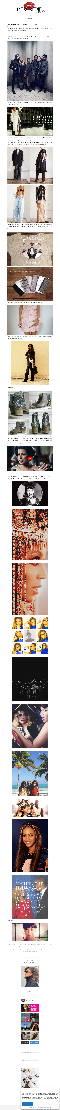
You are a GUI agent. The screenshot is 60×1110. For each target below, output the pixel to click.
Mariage (38, 16)
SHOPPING (27, 944)
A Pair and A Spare (42, 302)
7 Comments (30, 942)
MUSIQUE (22, 944)
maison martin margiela (37, 949)
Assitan (21, 336)
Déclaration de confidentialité (45, 1107)
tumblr (8, 478)
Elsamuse (12, 228)
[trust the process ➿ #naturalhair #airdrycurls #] (25, 1008)
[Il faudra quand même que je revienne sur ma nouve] (34, 1026)
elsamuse (39, 946)
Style (9, 16)
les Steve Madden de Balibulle (29, 385)
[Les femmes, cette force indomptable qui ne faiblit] (34, 1008)
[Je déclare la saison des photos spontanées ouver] (25, 1036)
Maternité (49, 16)
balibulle (19, 946)
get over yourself (47, 946)
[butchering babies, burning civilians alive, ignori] (25, 1017)
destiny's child (32, 946)
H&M (22, 949)
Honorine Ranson (43, 228)
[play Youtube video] (30, 458)
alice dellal (46, 944)
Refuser (39, 1104)
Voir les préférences (51, 1104)
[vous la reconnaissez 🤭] (34, 1017)
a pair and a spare (37, 944)
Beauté (29, 16)
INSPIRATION (14, 944)
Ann (44, 436)
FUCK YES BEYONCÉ (48, 473)
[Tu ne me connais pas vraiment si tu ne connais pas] (25, 1026)
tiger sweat (34, 951)
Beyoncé (25, 946)
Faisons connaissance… (30, 962)
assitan (15, 946)
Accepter (27, 1104)
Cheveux (18, 16)
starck (50, 949)
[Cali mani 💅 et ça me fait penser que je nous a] (34, 1036)
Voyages (30, 18)
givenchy (10, 949)
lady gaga (27, 949)
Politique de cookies (33, 1107)
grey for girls (16, 949)
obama (46, 949)
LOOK (19, 944)
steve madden (26, 951)
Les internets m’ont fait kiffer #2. (22, 25)
